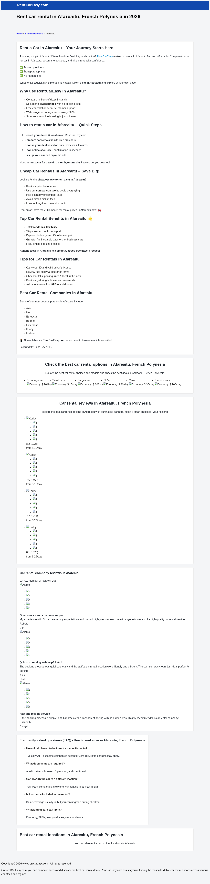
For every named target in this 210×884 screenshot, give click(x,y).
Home (19, 33)
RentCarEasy (105, 56)
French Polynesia (34, 33)
